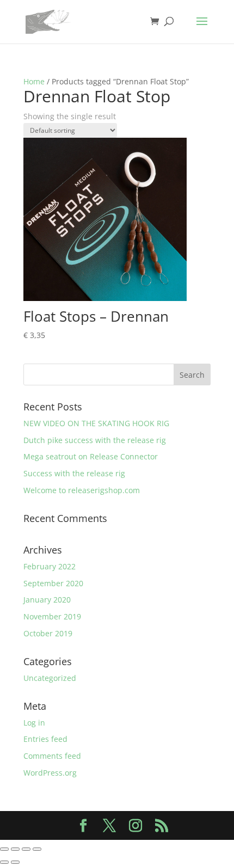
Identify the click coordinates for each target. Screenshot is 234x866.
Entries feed (45, 739)
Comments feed (52, 756)
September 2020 (53, 583)
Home (34, 81)
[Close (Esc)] (37, 849)
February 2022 (49, 566)
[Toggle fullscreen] (15, 849)
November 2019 (52, 616)
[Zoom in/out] (4, 849)
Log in (34, 722)
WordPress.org (50, 772)
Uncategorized (49, 678)
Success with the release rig (74, 473)
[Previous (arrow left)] (4, 862)
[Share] (26, 849)
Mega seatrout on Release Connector (90, 456)
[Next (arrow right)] (15, 862)
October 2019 (47, 633)
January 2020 (47, 599)
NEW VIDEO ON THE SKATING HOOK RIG (96, 423)
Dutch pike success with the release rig (94, 440)
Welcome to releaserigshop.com (81, 490)
